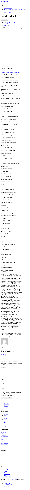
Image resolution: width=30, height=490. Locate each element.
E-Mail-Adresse (5, 383)
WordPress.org (7, 476)
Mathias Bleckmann (4, 443)
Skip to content (4, 1)
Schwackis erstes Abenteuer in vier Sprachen (14, 9)
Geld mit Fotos (5, 421)
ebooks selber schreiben (9, 22)
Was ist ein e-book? (8, 10)
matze (18, 72)
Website (2, 388)
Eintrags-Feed (6, 472)
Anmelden (6, 469)
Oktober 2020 (6, 407)
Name (2, 379)
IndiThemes (14, 479)
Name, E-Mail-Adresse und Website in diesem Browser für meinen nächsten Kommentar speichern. (11, 394)
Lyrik (3, 441)
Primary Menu (4, 19)
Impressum (6, 25)
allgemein (6, 414)
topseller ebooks (9, 15)
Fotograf (2, 435)
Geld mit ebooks (8, 23)
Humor (2, 439)
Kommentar (3, 367)
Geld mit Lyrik (5, 425)
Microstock (3, 444)
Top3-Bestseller (7, 12)
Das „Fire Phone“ (8, 8)
